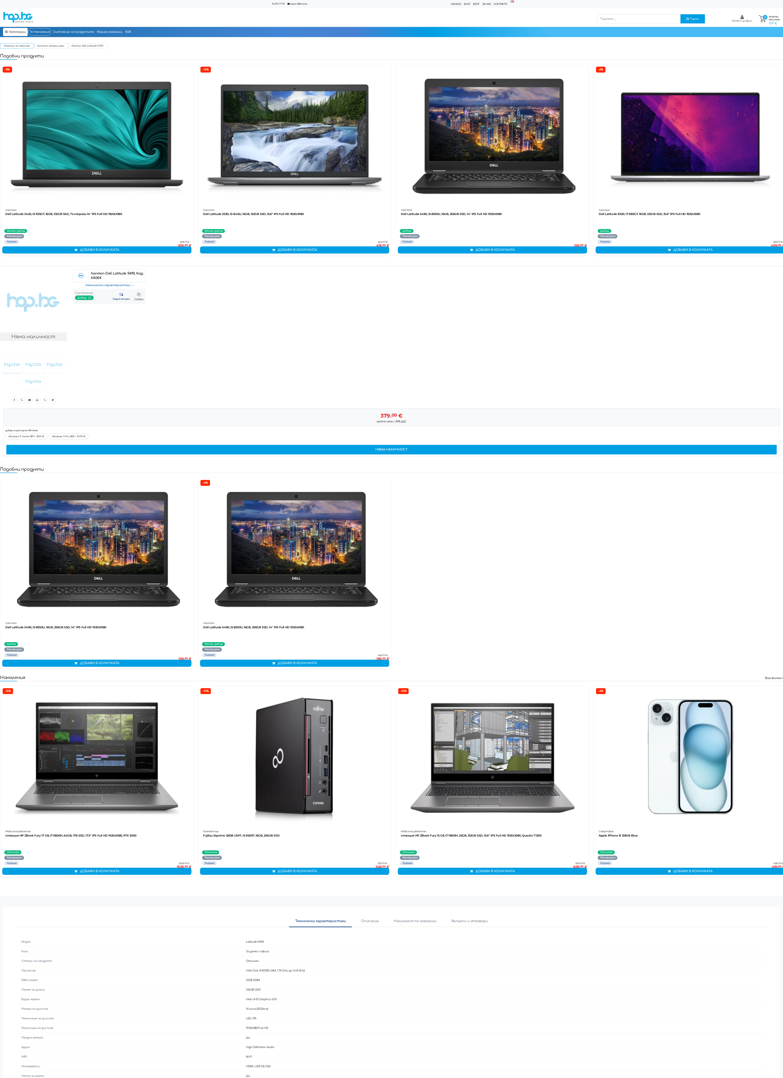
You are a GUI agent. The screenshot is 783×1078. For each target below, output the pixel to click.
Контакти (500, 4)
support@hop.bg (298, 4)
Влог (476, 4)
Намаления (41, 31)
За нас (486, 4)
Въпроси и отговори (469, 921)
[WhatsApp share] (45, 400)
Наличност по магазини (415, 921)
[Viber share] (22, 400)
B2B (128, 31)
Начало (456, 4)
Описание (370, 921)
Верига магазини (109, 31)
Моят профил (742, 20)
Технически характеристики (320, 921)
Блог (467, 4)
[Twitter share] (53, 400)
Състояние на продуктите (73, 31)
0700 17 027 (279, 4)
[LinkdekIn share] (37, 400)
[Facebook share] (14, 400)
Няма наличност (391, 449)
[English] (512, 1)
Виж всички (773, 678)
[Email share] (30, 400)
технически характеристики (107, 285)
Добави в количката (99, 250)
